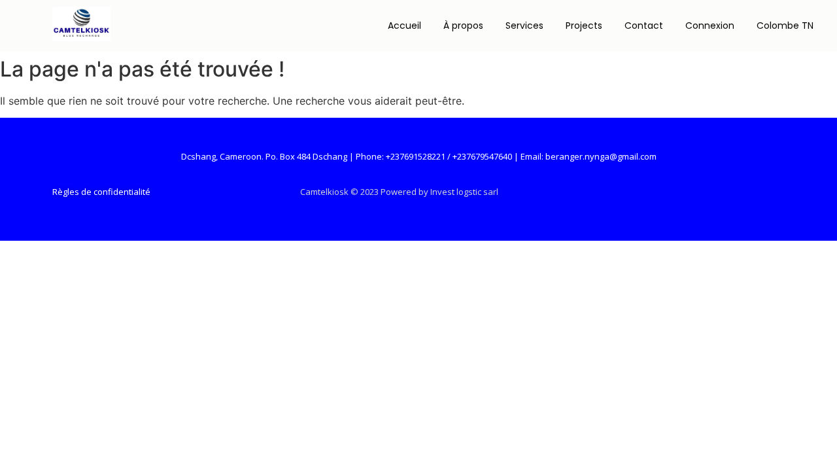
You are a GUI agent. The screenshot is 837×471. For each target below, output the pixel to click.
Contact (643, 25)
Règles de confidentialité (101, 192)
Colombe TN (785, 25)
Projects (584, 25)
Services (524, 25)
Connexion (709, 25)
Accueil (404, 25)
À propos (463, 25)
